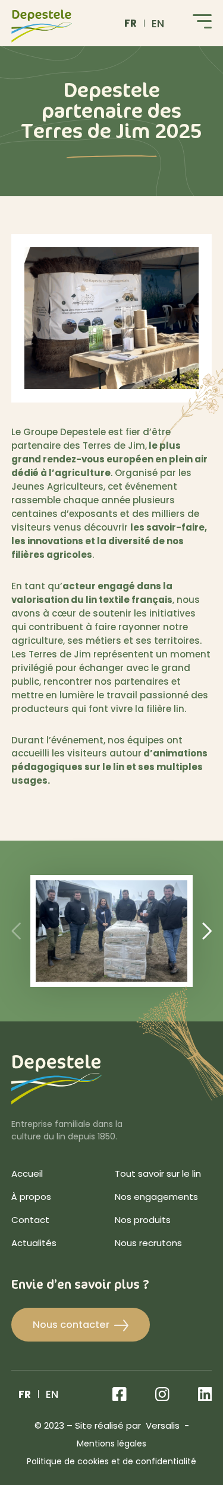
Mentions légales (111, 1444)
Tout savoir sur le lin (158, 1174)
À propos (31, 1197)
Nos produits (143, 1220)
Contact (30, 1220)
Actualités (33, 1244)
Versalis (163, 1426)
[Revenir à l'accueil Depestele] (41, 26)
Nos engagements (156, 1197)
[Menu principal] (202, 23)
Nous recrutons (148, 1244)
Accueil (27, 1174)
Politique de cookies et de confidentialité (111, 1462)
